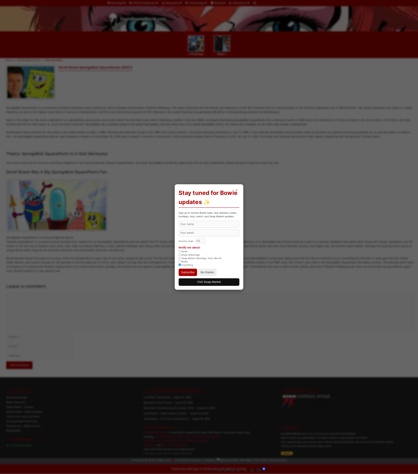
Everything (187, 265)
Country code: (186, 241)
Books (184, 261)
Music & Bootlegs (190, 254)
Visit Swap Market (209, 282)
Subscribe (187, 272)
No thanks (207, 272)
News (184, 251)
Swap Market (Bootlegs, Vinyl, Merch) (201, 258)
